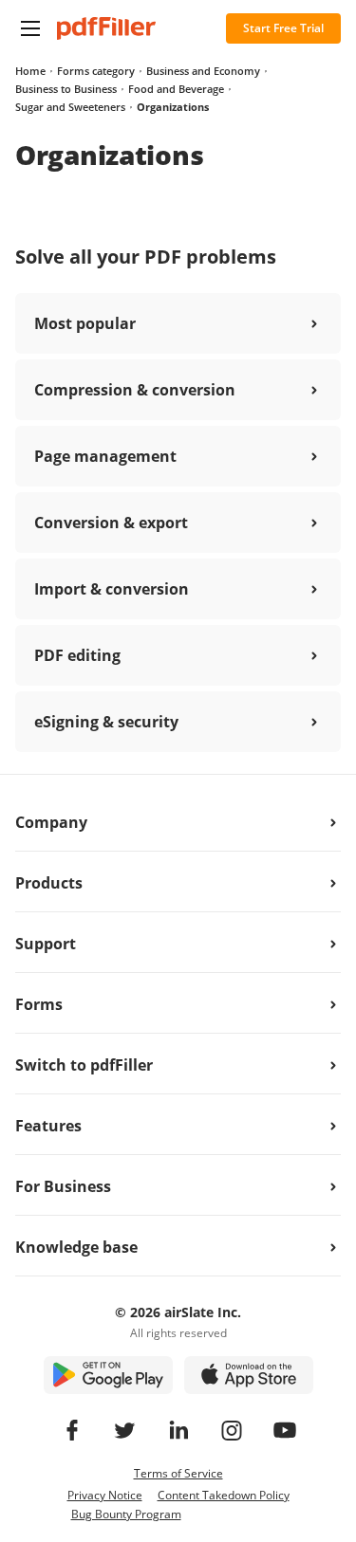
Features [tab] (48, 1125)
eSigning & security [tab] (106, 721)
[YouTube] (285, 1430)
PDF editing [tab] (77, 655)
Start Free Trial (283, 28)
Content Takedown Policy (224, 1495)
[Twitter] (125, 1430)
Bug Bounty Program (126, 1514)
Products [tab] (49, 882)
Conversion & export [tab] (111, 522)
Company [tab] (51, 822)
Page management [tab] (105, 456)
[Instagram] (232, 1430)
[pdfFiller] (106, 28)
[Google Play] (108, 1375)
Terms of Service (178, 1473)
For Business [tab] (63, 1186)
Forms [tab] (39, 1004)
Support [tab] (45, 943)
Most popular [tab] (85, 323)
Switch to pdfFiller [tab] (84, 1065)
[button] (30, 28)
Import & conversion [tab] (111, 588)
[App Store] (248, 1375)
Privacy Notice (104, 1495)
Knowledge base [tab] (76, 1247)
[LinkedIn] (178, 1430)
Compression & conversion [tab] (134, 389)
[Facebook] (72, 1430)
